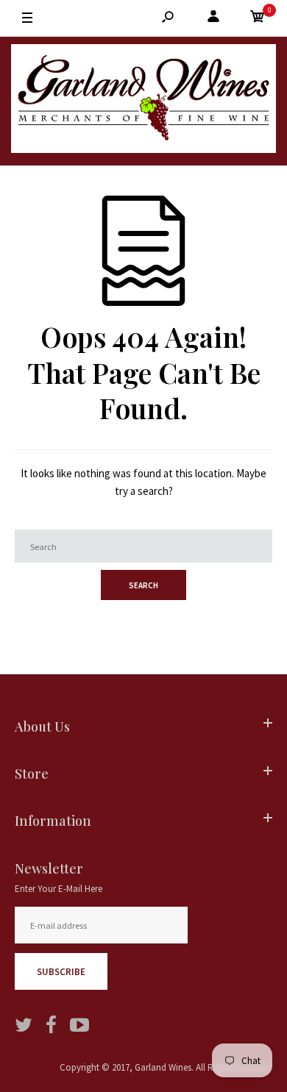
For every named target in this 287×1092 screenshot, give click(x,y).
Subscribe (61, 972)
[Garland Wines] (143, 101)
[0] (257, 19)
